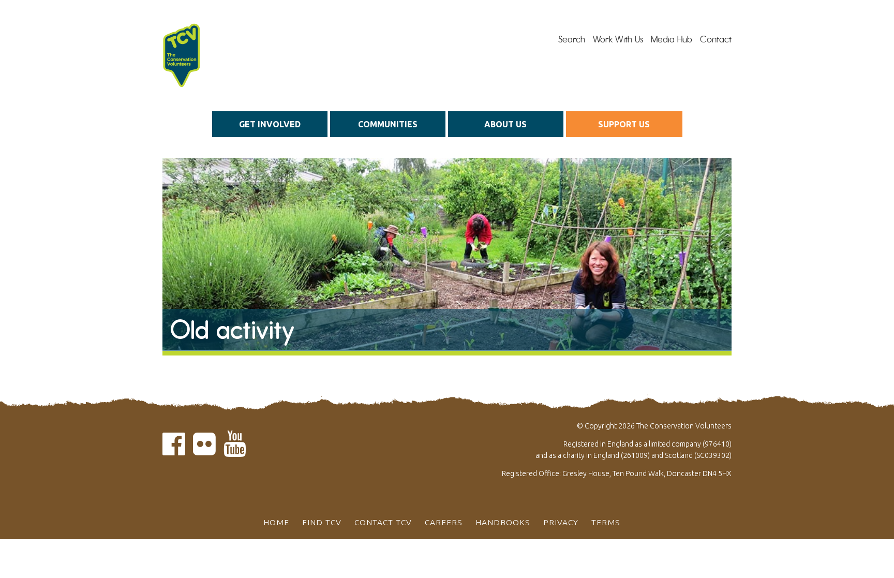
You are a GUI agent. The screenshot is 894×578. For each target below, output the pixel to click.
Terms (605, 522)
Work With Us (618, 39)
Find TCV (321, 522)
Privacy (560, 522)
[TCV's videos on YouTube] (235, 450)
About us (505, 124)
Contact (716, 39)
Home (276, 522)
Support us (624, 124)
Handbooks (502, 522)
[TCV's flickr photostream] (204, 450)
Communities (388, 124)
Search (571, 39)
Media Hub (671, 39)
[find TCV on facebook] (173, 450)
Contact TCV (383, 522)
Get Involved (270, 124)
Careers (444, 522)
